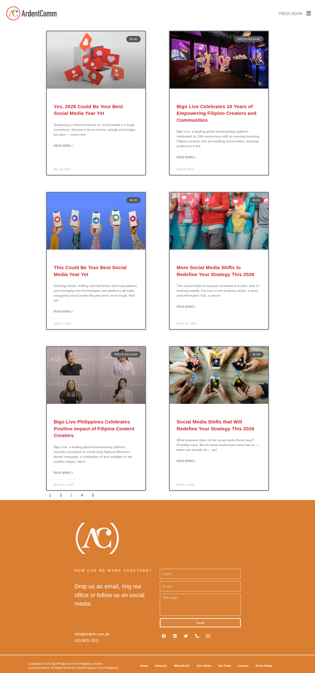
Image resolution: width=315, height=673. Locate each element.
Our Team (224, 665)
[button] (307, 13)
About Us (161, 665)
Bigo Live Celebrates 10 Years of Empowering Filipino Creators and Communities (216, 113)
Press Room (264, 665)
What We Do (182, 665)
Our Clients (204, 665)
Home (144, 665)
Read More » (63, 145)
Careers (243, 665)
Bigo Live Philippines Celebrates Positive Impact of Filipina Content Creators (94, 428)
